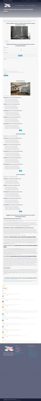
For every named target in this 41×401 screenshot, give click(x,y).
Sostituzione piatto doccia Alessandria (33, 353)
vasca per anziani (7, 41)
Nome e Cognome (6, 47)
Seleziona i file (20, 55)
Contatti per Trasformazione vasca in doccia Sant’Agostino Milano (10, 279)
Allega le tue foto (6, 52)
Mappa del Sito (14, 399)
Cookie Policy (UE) (11, 399)
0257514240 (17, 351)
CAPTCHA (5, 73)
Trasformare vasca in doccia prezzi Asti (33, 356)
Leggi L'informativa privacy (6, 399)
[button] (37, 5)
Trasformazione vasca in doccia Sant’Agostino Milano (13, 280)
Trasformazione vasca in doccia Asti (33, 355)
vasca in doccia (6, 40)
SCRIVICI (20, 130)
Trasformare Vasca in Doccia (21, 5)
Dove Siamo (28, 5)
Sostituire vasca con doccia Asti (32, 354)
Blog (25, 5)
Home (15, 5)
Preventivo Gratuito (33, 5)
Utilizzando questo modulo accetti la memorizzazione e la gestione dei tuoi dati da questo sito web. (13, 72)
